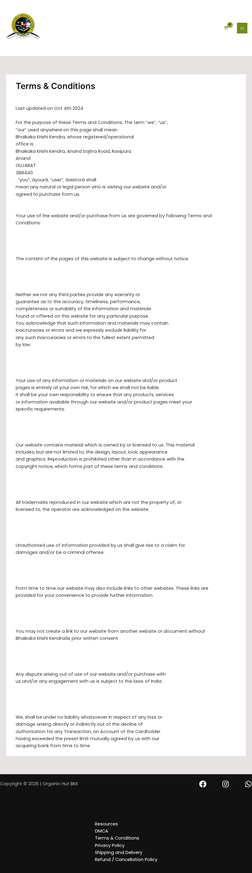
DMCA (101, 831)
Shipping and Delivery (118, 852)
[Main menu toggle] (242, 28)
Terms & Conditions (117, 838)
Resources (106, 824)
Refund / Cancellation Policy (126, 859)
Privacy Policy (109, 845)
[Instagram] (225, 784)
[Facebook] (203, 784)
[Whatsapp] (248, 784)
